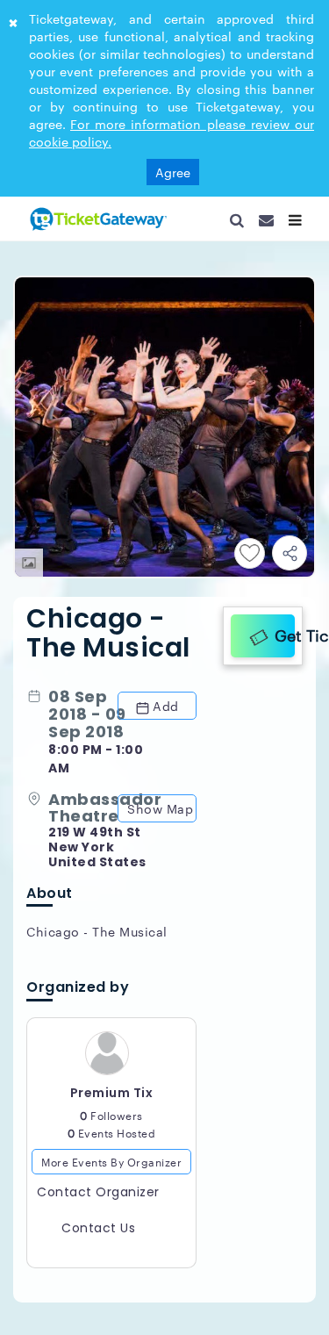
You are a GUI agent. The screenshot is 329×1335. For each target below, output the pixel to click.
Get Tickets (280, 632)
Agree (172, 172)
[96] (96, 218)
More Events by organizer (111, 1169)
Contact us (98, 1236)
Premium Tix (112, 1100)
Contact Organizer (98, 1200)
